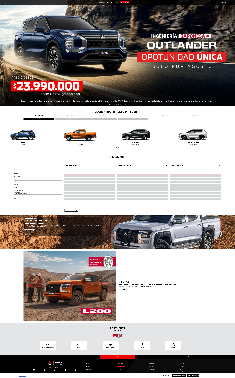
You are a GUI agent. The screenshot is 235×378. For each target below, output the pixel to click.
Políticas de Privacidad (152, 369)
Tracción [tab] (164, 115)
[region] (117, 375)
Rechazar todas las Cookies (179, 375)
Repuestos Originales (121, 363)
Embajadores (182, 363)
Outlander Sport (88, 369)
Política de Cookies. (22, 376)
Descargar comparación (71, 210)
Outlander (87, 366)
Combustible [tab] (70, 115)
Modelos (101, 2)
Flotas (116, 2)
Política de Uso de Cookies (152, 371)
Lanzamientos (182, 366)
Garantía (119, 371)
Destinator (87, 363)
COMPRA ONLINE (125, 2)
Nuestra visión (151, 366)
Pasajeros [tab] (195, 115)
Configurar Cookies (166, 375)
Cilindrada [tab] (133, 115)
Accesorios (119, 369)
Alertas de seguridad (121, 366)
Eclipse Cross (88, 371)
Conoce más (125, 289)
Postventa (109, 2)
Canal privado (151, 372)
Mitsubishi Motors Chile (152, 363)
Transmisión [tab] (102, 115)
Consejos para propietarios (121, 372)
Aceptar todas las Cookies (193, 375)
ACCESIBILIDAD (224, 2)
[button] (110, 104)
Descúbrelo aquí (30, 230)
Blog (180, 369)
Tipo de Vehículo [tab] (39, 115)
